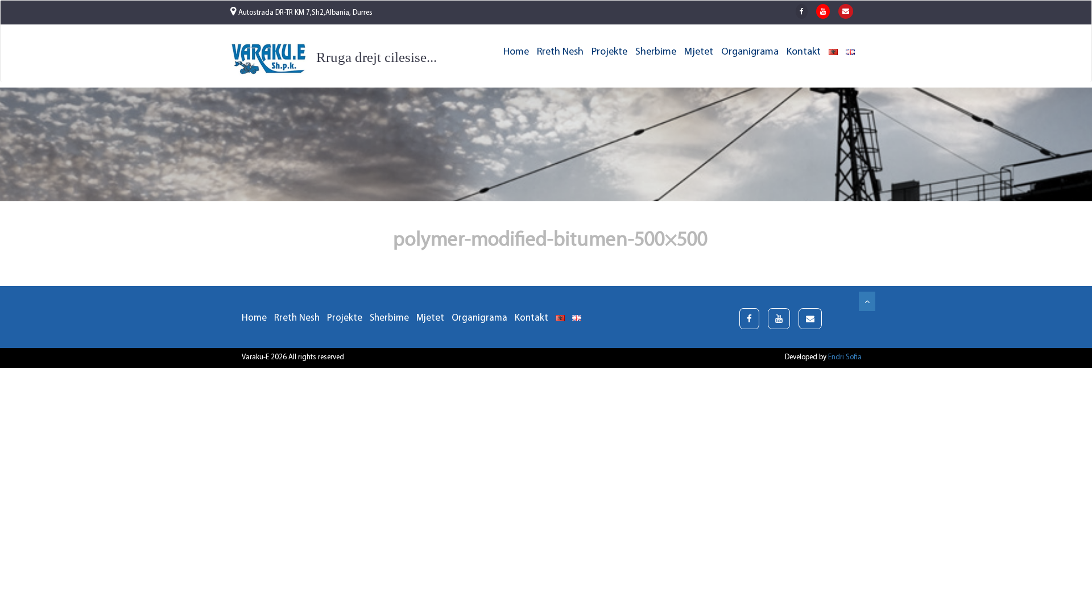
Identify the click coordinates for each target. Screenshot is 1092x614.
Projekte (609, 52)
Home (516, 52)
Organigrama (750, 52)
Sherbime (655, 52)
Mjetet (698, 52)
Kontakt (804, 52)
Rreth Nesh (560, 52)
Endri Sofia (845, 357)
